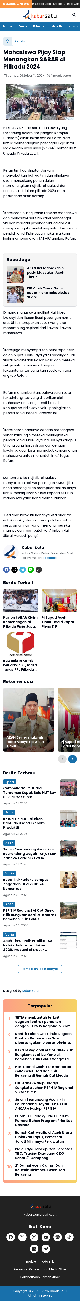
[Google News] (57, 1237)
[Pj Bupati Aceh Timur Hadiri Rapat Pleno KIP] (59, 600)
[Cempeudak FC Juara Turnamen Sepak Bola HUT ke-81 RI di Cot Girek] (68, 787)
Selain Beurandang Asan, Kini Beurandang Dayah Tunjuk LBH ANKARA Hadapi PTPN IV (29, 853)
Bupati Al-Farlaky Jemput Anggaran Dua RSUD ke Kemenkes (25, 884)
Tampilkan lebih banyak (40, 969)
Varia (9, 873)
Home (7, 26)
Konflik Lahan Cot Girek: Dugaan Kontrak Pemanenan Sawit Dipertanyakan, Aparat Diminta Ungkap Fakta (43, 1038)
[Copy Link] (39, 570)
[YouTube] (46, 1237)
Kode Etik (47, 1261)
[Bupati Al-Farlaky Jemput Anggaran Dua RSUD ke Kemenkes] (68, 879)
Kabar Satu (30, 991)
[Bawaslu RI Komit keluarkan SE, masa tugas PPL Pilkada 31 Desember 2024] (20, 644)
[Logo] (40, 1205)
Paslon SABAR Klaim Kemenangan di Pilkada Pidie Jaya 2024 (20, 622)
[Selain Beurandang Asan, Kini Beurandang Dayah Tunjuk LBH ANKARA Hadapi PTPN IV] (68, 848)
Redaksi (31, 1261)
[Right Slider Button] (75, 26)
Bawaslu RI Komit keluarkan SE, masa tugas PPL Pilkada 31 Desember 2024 (20, 665)
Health (57, 26)
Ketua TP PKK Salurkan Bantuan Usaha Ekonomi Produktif (24, 823)
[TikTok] (69, 1237)
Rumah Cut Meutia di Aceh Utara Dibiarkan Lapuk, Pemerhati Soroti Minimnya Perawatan (43, 1137)
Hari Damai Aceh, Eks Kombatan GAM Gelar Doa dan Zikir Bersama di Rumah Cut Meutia (43, 1071)
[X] (14, 570)
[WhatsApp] (31, 570)
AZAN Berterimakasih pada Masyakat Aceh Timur (45, 272)
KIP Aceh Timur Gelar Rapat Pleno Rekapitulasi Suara (48, 292)
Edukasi (39, 26)
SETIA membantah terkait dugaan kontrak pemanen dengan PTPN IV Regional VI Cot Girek (42, 1022)
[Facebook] (6, 570)
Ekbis (9, 812)
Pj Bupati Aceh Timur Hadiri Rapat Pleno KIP (58, 622)
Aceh (9, 843)
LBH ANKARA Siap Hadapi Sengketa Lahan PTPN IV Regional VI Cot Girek (44, 1087)
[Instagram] (34, 1237)
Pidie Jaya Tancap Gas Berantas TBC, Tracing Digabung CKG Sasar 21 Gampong (43, 1153)
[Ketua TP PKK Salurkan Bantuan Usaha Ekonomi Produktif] (68, 818)
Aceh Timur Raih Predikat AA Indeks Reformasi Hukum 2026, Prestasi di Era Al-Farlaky (27, 945)
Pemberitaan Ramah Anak (40, 1277)
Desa (23, 26)
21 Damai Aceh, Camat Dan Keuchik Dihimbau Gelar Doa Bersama (40, 1170)
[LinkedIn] (34, 1249)
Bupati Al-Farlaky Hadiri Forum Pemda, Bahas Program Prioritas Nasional (43, 1120)
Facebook (50, 558)
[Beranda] (7, 41)
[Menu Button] (5, 15)
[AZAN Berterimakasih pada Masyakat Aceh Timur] (15, 274)
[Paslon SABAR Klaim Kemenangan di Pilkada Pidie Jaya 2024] (20, 600)
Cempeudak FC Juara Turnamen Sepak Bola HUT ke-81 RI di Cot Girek (29, 792)
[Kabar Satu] (40, 14)
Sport (9, 782)
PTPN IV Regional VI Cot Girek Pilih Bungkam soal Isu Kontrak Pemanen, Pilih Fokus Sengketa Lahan (29, 915)
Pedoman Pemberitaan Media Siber (40, 1269)
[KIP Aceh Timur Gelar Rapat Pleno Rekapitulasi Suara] (15, 294)
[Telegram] (22, 570)
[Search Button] (74, 15)
